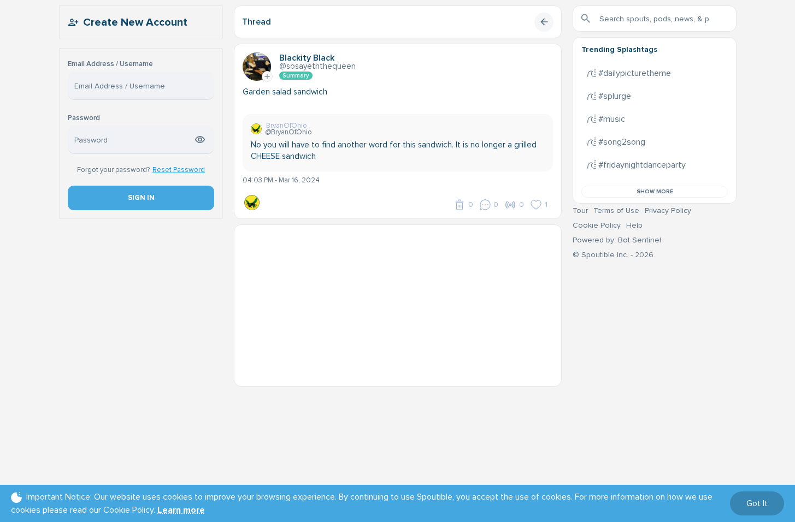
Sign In (140, 197)
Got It (757, 503)
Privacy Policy (668, 210)
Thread (256, 21)
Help (634, 225)
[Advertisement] (398, 301)
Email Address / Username (110, 64)
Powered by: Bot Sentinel (617, 240)
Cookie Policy (597, 225)
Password (84, 118)
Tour (580, 210)
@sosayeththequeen (317, 66)
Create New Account (135, 22)
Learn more (181, 510)
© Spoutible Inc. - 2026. (614, 254)
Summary (295, 75)
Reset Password (178, 169)
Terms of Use (616, 210)
